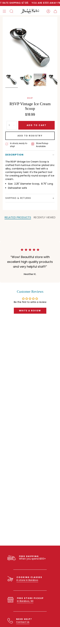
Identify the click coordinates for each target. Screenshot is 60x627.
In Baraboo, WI (25, 601)
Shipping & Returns (18, 198)
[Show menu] (4, 11)
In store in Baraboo (27, 580)
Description (14, 154)
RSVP (30, 98)
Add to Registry (30, 135)
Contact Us (22, 622)
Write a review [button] (30, 310)
